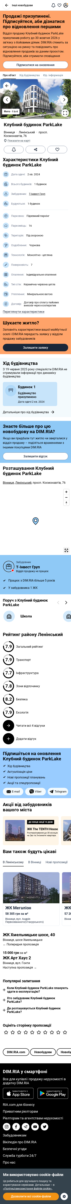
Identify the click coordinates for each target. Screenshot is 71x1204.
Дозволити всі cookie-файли (31, 1196)
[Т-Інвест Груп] (9, 566)
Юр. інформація (53, 75)
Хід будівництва (29, 75)
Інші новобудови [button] (22, 5)
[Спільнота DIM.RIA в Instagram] (6, 1126)
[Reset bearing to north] (66, 503)
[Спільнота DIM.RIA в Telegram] (25, 1126)
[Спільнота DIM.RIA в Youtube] (35, 1126)
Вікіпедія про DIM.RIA (20, 1142)
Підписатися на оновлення (35, 65)
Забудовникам (14, 1135)
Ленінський (27, 132)
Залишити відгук (35, 456)
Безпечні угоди (15, 1149)
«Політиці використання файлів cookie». (27, 1188)
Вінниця (9, 132)
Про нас (9, 1162)
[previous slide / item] (7, 100)
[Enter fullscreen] (66, 550)
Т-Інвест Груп (37, 193)
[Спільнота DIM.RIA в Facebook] (16, 1126)
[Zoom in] (66, 492)
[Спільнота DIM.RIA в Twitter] (44, 1126)
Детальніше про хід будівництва (26, 412)
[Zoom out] (66, 497)
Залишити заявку (35, 347)
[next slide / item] (64, 100)
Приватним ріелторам (20, 1111)
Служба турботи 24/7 (19, 1156)
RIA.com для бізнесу (19, 1105)
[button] (6, 5)
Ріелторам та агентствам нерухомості (33, 1118)
